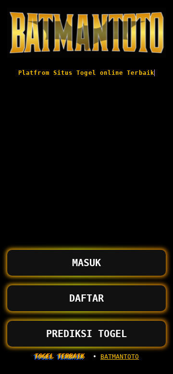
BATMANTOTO (119, 356)
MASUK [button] (86, 263)
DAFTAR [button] (86, 298)
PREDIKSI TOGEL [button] (86, 333)
